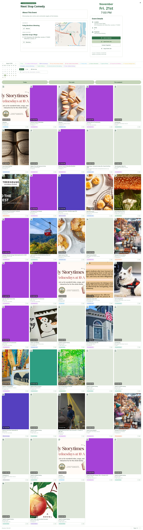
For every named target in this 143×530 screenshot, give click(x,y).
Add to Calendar (107, 38)
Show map (34, 69)
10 (5, 71)
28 (7, 67)
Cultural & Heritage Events (130, 63)
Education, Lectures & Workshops (27, 66)
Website (28, 28)
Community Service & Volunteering (55, 66)
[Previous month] (3, 63)
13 (11, 71)
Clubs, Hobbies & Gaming (70, 66)
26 (2, 67)
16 (2, 73)
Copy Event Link (107, 48)
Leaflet (70, 45)
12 (9, 71)
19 (9, 73)
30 (11, 67)
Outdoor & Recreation (94, 63)
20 (11, 73)
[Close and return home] (140, 2)
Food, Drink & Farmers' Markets (57, 63)
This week (71, 82)
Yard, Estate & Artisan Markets (72, 63)
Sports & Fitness (105, 63)
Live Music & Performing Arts (32, 63)
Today (25, 82)
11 (7, 71)
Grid (22, 69)
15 (15, 71)
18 (7, 73)
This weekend (118, 82)
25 (7, 75)
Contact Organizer (106, 45)
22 (15, 73)
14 (13, 71)
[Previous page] (131, 528)
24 (5, 75)
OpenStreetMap (77, 45)
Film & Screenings (44, 63)
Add (27, 126)
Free (22, 63)
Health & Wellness (41, 66)
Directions (28, 42)
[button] (70, 34)
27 (5, 67)
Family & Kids (84, 63)
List (27, 69)
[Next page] (140, 528)
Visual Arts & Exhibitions (116, 63)
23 (2, 75)
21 (13, 73)
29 (9, 67)
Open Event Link (107, 41)
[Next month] (16, 63)
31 (13, 67)
